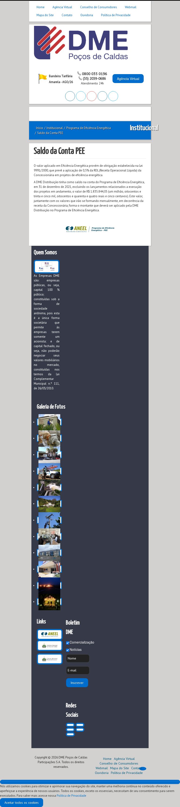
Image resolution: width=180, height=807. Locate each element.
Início (39, 128)
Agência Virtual (62, 7)
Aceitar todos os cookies (21, 802)
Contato (67, 15)
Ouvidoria (86, 15)
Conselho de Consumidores (98, 7)
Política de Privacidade (116, 15)
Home (41, 7)
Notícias (76, 649)
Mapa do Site (45, 15)
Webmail (130, 7)
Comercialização (82, 642)
